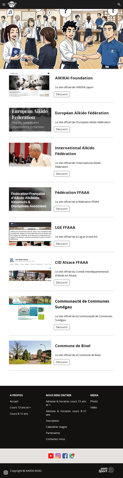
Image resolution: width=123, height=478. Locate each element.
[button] (4, 4)
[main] (84, 78)
